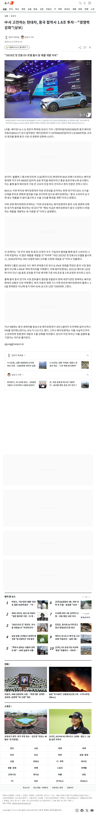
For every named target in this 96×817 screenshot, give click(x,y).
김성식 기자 (29, 37)
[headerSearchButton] (80, 3)
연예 (6, 664)
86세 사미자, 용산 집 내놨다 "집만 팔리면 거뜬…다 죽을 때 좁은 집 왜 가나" (23, 616)
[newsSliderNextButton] (89, 597)
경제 (60, 748)
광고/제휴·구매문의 (40, 788)
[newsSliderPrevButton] (83, 597)
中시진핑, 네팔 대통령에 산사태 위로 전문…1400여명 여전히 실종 (21, 364)
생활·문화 (12, 768)
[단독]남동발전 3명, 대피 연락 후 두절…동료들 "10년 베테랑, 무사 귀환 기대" (67, 605)
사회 (36, 748)
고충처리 (70, 788)
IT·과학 (59, 761)
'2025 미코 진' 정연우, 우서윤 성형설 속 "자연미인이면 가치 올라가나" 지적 (23, 627)
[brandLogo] (9, 3)
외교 (36, 755)
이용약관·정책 (57, 788)
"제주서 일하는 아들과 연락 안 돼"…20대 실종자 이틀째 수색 (23, 650)
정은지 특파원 (13, 37)
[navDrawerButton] (90, 3)
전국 (12, 755)
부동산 (36, 761)
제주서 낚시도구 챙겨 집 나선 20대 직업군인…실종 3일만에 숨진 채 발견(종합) (67, 639)
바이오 (84, 761)
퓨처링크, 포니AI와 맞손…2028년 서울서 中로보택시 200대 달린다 (21, 383)
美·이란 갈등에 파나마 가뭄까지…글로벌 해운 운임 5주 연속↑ (63, 383)
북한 (60, 755)
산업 (12, 761)
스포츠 (7, 706)
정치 (12, 748)
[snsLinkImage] (77, 810)
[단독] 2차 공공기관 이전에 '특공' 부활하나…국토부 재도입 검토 (66, 650)
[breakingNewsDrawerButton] (84, 3)
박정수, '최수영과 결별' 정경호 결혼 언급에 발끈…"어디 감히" (24, 605)
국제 (6, 16)
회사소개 (26, 788)
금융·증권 (84, 755)
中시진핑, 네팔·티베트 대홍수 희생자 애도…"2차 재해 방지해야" (63, 364)
